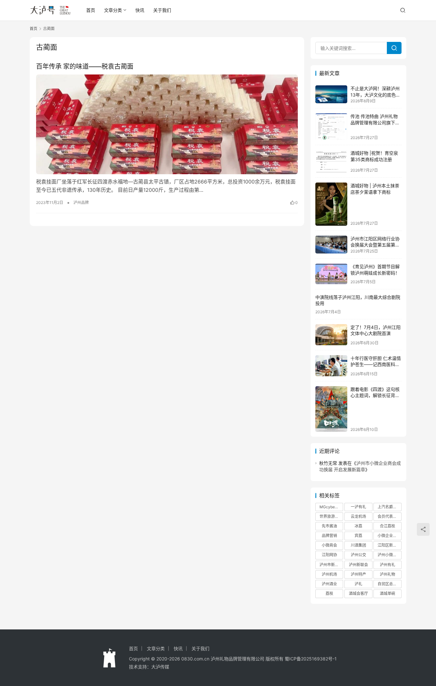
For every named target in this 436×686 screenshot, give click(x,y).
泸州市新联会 (330, 564)
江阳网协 (329, 554)
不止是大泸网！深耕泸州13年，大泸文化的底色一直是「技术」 (375, 95)
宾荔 (358, 535)
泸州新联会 (358, 564)
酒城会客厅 (358, 593)
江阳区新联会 (389, 545)
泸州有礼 (387, 564)
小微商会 (329, 545)
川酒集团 (358, 545)
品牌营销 (329, 535)
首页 (90, 10)
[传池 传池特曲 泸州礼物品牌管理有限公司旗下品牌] (331, 126)
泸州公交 (358, 554)
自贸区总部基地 (389, 583)
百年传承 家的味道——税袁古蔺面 (84, 66)
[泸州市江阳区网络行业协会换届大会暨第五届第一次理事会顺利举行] (331, 244)
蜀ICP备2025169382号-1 (311, 658)
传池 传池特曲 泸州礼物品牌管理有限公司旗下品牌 (375, 122)
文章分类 (113, 10)
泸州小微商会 (389, 554)
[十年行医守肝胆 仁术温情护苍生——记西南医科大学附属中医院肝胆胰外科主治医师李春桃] (331, 365)
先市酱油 (329, 526)
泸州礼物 (387, 574)
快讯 (139, 10)
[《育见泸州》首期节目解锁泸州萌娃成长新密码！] (331, 273)
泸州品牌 (81, 202)
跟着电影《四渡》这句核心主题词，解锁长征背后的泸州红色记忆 (375, 395)
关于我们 (162, 10)
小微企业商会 (389, 535)
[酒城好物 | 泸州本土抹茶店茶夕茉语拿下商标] (331, 204)
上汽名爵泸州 (389, 506)
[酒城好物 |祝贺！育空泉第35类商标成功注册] (331, 161)
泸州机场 (329, 574)
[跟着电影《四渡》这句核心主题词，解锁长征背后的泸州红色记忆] (331, 409)
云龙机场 (358, 516)
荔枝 (329, 593)
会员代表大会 (389, 516)
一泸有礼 (358, 506)
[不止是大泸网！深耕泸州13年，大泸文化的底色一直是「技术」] (331, 94)
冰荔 (358, 526)
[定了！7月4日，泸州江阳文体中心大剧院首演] (331, 334)
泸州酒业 (329, 583)
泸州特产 (358, 574)
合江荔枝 (387, 526)
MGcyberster (331, 506)
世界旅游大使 (330, 516)
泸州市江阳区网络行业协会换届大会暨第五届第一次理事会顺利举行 (375, 245)
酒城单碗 (387, 593)
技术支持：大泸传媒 (149, 666)
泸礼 (358, 583)
